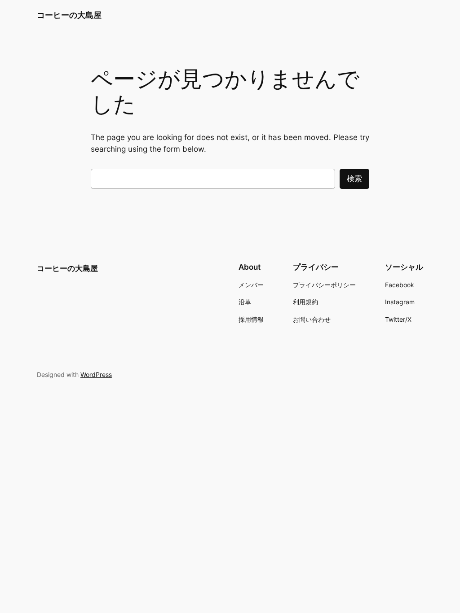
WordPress (96, 374)
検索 (354, 178)
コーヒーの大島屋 (69, 15)
